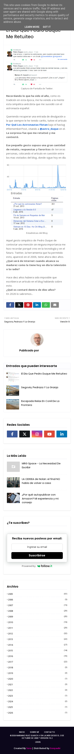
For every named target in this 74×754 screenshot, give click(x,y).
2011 (37, 627)
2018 (37, 667)
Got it (47, 27)
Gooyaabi (55, 748)
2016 (37, 656)
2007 (37, 605)
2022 (37, 690)
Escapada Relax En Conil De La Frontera (40, 403)
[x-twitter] (24, 434)
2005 (37, 593)
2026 (37, 712)
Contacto (49, 732)
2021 (37, 684)
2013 (37, 639)
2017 (37, 661)
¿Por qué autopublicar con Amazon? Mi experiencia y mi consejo (40, 498)
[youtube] (49, 434)
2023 (37, 695)
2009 (37, 616)
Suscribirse (37, 555)
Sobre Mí (34, 732)
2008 (37, 610)
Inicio (22, 732)
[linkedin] (61, 434)
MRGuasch (47, 350)
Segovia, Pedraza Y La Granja (39, 387)
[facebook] (12, 434)
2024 (37, 701)
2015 (37, 650)
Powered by (29, 566)
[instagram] (37, 434)
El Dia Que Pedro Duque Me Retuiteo (44, 373)
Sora (28, 748)
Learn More (32, 27)
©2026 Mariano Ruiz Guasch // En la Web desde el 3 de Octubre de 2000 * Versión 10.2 (37, 736)
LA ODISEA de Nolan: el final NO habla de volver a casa (41, 481)
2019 (37, 673)
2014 (37, 644)
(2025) (38, 742)
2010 (37, 622)
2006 (37, 599)
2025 (37, 707)
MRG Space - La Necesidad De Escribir (41, 465)
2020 (37, 678)
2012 (37, 633)
